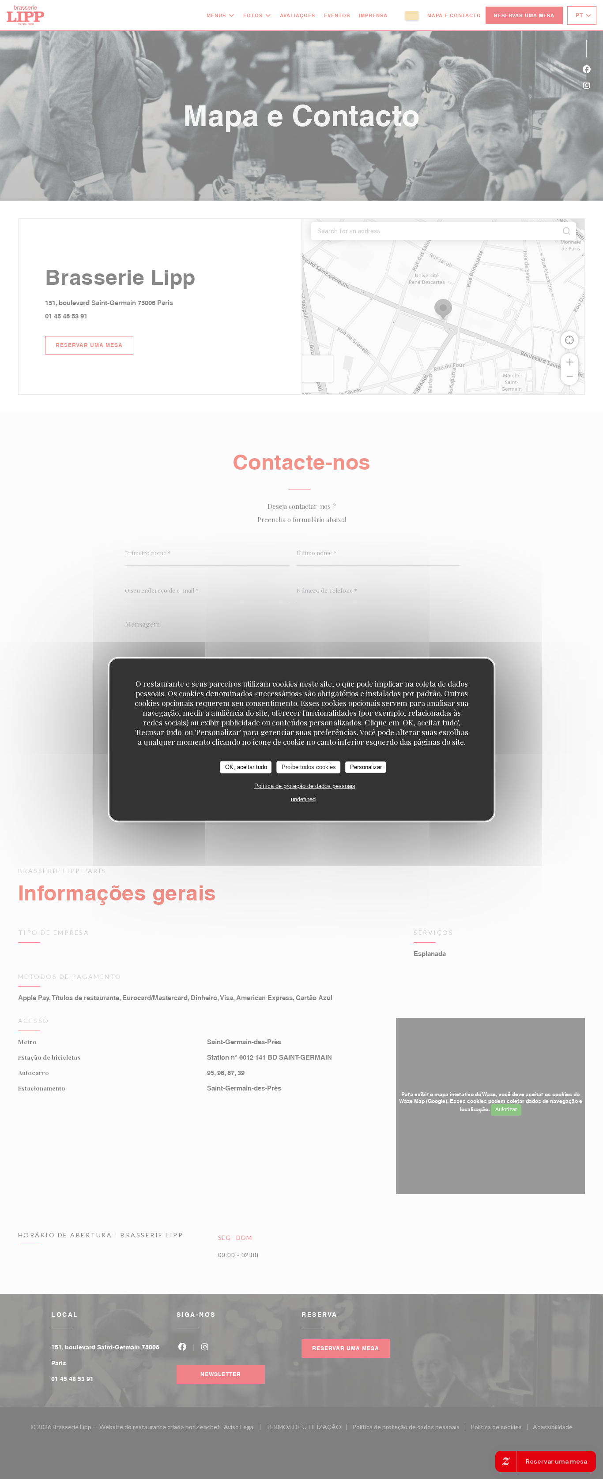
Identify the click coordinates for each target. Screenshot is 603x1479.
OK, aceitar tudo (246, 767)
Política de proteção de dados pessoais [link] (304, 785)
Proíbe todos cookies (309, 767)
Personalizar (366, 767)
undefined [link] (303, 799)
